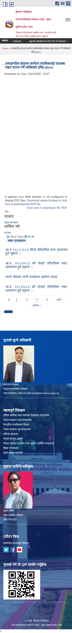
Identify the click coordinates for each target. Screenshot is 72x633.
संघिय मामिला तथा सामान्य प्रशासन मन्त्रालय (26, 415)
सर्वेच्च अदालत (10, 434)
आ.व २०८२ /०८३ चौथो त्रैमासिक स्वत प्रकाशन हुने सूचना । (37, 251)
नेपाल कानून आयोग (13, 438)
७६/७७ (7, 232)
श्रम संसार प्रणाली (12, 452)
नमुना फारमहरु (11, 222)
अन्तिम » (36, 305)
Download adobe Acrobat (42, 200)
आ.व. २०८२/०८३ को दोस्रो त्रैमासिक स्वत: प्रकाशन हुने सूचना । (37, 288)
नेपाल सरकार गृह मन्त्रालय (16, 429)
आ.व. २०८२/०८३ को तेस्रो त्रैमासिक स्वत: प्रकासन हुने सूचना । (37, 265)
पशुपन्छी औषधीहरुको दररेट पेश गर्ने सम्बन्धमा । (43, 41)
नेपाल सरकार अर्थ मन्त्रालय (17, 420)
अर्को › (59, 299)
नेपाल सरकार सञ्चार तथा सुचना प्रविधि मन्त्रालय (28, 443)
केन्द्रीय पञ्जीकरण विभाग (16, 424)
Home (5, 48)
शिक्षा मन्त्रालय (10, 448)
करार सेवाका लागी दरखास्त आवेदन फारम (31, 277)
